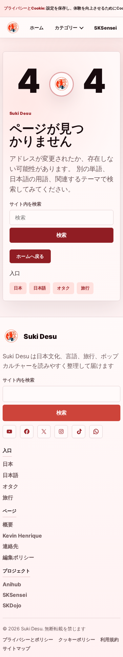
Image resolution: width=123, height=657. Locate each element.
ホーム (37, 27)
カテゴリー (66, 27)
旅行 (85, 288)
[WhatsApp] (96, 432)
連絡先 (10, 546)
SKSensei (105, 28)
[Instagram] (61, 432)
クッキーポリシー (76, 639)
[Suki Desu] (12, 27)
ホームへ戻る (30, 256)
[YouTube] (9, 432)
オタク (63, 288)
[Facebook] (26, 432)
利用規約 (109, 639)
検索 (61, 235)
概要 (8, 524)
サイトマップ (16, 648)
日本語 (39, 288)
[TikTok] (78, 432)
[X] (44, 432)
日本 (18, 288)
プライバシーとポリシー (28, 639)
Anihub (12, 584)
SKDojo (12, 605)
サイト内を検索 (25, 204)
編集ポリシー (18, 557)
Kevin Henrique (22, 535)
